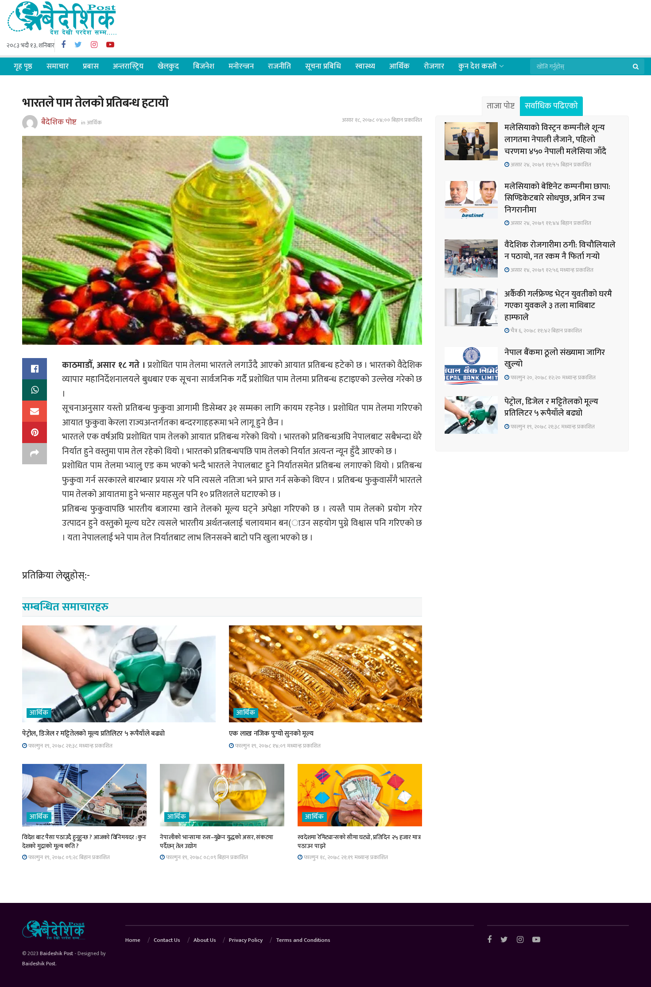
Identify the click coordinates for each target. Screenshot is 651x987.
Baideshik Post (56, 953)
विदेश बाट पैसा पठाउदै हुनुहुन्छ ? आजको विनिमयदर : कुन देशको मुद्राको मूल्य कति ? (84, 841)
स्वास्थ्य (365, 66)
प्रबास (91, 66)
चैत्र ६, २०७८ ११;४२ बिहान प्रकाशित (545, 330)
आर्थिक (399, 66)
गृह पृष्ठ (23, 66)
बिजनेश (203, 66)
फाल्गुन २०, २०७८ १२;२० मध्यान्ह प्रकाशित (552, 377)
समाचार (57, 66)
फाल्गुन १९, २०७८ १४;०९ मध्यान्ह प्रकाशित (277, 746)
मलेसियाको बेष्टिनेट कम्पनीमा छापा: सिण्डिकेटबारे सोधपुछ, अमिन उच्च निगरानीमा (557, 198)
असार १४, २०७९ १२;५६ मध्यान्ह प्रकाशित (551, 270)
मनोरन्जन (241, 66)
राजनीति (279, 66)
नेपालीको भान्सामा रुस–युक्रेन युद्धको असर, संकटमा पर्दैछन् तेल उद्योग (216, 841)
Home (132, 940)
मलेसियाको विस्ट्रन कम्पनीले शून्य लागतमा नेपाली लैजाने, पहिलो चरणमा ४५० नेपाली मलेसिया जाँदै (555, 139)
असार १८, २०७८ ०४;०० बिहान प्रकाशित (382, 120)
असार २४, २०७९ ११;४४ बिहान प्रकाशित (550, 223)
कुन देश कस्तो (477, 66)
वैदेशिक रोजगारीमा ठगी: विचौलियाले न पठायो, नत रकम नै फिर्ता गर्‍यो (560, 251)
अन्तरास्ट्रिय (128, 66)
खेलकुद (168, 66)
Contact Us (167, 940)
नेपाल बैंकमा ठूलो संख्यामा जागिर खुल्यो (554, 358)
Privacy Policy (246, 940)
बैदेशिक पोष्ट (59, 122)
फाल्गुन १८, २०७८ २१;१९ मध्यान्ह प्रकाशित (345, 857)
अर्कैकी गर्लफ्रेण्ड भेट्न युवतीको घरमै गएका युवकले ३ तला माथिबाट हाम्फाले (558, 305)
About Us (205, 940)
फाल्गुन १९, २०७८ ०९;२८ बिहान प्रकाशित (68, 857)
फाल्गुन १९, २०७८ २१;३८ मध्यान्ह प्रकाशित (69, 746)
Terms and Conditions (303, 940)
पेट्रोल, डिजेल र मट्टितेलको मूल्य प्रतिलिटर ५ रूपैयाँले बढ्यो (93, 734)
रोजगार (434, 66)
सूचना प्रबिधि (323, 66)
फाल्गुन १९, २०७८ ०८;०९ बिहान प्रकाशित (206, 857)
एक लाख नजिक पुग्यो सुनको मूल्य (271, 734)
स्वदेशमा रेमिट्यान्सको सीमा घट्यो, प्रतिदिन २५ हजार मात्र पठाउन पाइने (359, 841)
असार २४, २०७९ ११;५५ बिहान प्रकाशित (550, 165)
